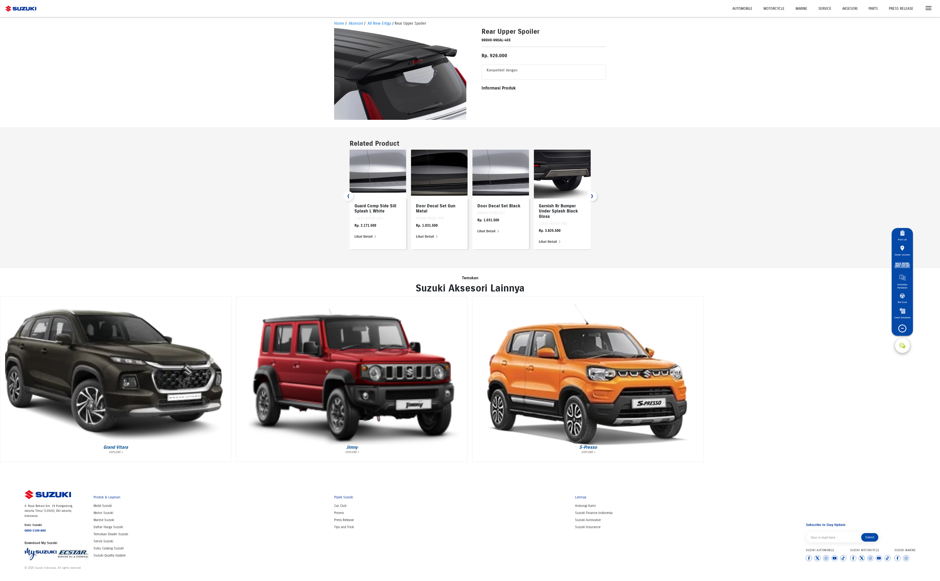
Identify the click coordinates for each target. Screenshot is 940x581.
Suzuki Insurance (587, 527)
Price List (902, 239)
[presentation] (348, 196)
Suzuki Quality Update (110, 555)
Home (339, 23)
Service (824, 8)
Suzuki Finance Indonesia (593, 513)
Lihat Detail (364, 237)
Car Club (340, 506)
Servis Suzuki (103, 541)
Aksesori (850, 8)
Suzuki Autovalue (588, 520)
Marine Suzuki (104, 520)
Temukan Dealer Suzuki (111, 534)
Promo (339, 513)
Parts (873, 8)
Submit (869, 537)
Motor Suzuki (103, 513)
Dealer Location (902, 254)
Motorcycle (774, 8)
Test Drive (902, 302)
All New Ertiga (379, 23)
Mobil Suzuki (103, 506)
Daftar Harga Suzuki (108, 527)
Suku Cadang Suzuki (109, 548)
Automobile (742, 8)
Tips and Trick (344, 527)
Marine (801, 8)
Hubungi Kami (585, 506)
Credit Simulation (902, 317)
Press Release (901, 8)
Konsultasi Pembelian (902, 286)
